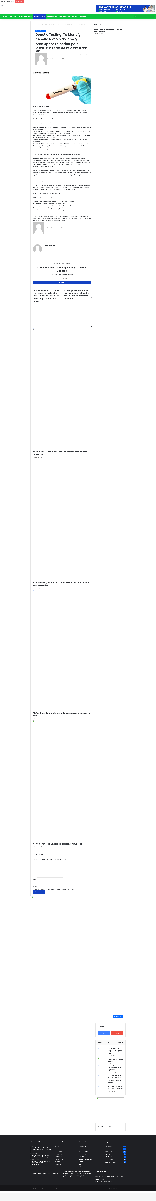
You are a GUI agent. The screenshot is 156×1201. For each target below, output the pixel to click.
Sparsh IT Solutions (121, 1188)
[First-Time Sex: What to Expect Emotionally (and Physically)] (102, 1060)
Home (5, 16)
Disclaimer (82, 1156)
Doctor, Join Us (59, 1159)
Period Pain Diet (52, 16)
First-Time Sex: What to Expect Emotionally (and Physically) (115, 1059)
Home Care (82, 1166)
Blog (80, 1164)
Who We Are (58, 1146)
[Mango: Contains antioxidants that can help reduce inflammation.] (102, 1068)
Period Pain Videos (64, 16)
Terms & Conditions (84, 1151)
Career (81, 1161)
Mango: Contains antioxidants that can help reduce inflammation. (114, 1068)
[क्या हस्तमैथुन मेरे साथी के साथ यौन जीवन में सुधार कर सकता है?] (102, 1089)
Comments (120, 1042)
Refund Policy (82, 1154)
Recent (110, 1042)
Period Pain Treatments (79, 16)
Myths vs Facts (109, 1159)
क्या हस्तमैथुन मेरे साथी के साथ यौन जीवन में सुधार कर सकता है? (115, 1088)
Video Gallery (58, 1154)
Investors (57, 1161)
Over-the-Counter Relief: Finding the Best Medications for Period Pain (115, 1051)
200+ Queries (13, 16)
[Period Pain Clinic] (6, 6)
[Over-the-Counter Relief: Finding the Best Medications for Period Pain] (102, 1051)
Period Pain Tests (39, 16)
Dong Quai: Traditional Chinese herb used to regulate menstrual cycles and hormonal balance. (115, 1079)
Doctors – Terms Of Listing (86, 1159)
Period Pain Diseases (25, 16)
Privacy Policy (83, 1149)
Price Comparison (59, 1151)
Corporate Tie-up (59, 1156)
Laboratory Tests (59, 1149)
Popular (100, 1042)
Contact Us (58, 1164)
